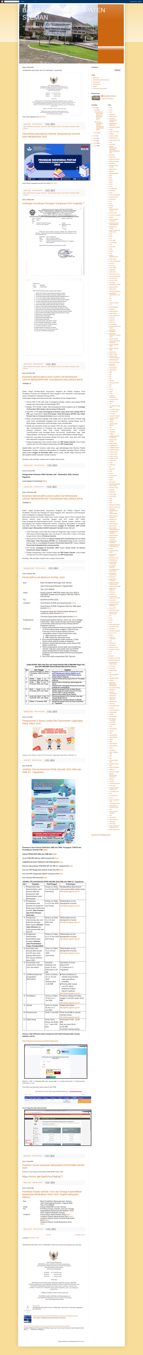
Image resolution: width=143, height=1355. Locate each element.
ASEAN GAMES (113, 136)
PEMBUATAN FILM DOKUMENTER (114, 545)
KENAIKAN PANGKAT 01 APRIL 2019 (115, 335)
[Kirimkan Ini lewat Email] (46, 124)
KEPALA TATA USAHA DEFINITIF (114, 357)
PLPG (111, 620)
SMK (110, 741)
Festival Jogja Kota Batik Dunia (114, 231)
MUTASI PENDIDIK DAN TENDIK (114, 484)
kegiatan (111, 320)
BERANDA (96, 78)
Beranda (48, 1235)
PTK (110, 651)
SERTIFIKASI (113, 701)
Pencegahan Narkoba (113, 555)
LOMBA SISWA (113, 458)
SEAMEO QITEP (114, 678)
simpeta (111, 708)
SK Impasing (113, 716)
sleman (111, 731)
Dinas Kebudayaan (114, 195)
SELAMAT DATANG (114, 688)
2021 (95, 136)
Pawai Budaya (113, 523)
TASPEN (111, 781)
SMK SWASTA (113, 746)
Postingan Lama (80, 1235)
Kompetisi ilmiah (114, 383)
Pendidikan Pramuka (112, 566)
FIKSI (110, 236)
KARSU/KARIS (113, 311)
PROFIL (95, 86)
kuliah (111, 391)
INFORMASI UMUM (114, 285)
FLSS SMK (112, 240)
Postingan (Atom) (34, 1238)
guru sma (112, 265)
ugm (110, 809)
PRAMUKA (112, 643)
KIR (110, 378)
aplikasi (111, 134)
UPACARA (112, 824)
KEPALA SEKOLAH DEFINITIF (114, 341)
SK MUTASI (112, 724)
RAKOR (111, 656)
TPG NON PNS (113, 795)
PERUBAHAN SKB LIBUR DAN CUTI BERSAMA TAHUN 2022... (99, 115)
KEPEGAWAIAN (114, 360)
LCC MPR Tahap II (114, 409)
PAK (110, 502)
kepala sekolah (113, 339)
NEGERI (111, 490)
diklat (110, 193)
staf (110, 758)
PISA (110, 618)
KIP (110, 376)
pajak (110, 500)
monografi (112, 482)
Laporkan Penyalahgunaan (101, 835)
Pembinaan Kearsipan (112, 538)
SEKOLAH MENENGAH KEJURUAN (113, 684)
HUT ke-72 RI (113, 278)
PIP (110, 616)
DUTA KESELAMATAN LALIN (113, 209)
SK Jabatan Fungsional (112, 719)
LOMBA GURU (113, 445)
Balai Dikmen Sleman (109, 96)
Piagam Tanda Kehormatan (113, 613)
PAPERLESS (113, 519)
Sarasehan (112, 668)
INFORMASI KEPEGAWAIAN (101, 80)
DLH (110, 201)
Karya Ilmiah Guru (114, 315)
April (96, 110)
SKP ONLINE (113, 729)
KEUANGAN (96, 82)
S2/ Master (112, 666)
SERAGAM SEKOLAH (112, 698)
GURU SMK (112, 267)
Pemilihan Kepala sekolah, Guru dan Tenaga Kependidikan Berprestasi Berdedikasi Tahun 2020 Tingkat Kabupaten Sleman (52, 1194)
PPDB (111, 635)
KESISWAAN (96, 84)
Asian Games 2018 (114, 140)
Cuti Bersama (113, 188)
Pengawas (112, 577)
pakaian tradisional (114, 507)
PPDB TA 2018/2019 (112, 638)
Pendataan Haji (113, 558)
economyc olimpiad (114, 215)
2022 (95, 108)
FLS (110, 238)
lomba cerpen (113, 443)
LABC (111, 393)
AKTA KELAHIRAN (114, 127)
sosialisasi (112, 750)
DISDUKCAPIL (113, 197)
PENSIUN (112, 594)
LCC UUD (112, 413)
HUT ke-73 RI (113, 280)
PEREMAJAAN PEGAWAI (113, 605)
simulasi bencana (114, 710)
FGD (110, 234)
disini (45, 481)
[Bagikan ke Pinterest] (54, 124)
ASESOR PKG (113, 138)
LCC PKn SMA (113, 411)
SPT (110, 756)
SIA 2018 (111, 703)
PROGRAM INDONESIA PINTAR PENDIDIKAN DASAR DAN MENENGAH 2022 (55, 1316)
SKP (110, 726)
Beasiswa (112, 163)
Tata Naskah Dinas (114, 783)
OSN (110, 498)
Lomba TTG (112, 460)
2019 (95, 141)
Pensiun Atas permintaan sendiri (114, 597)
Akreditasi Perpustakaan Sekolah (113, 120)
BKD (110, 175)
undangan (112, 821)
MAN (110, 471)
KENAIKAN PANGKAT (112, 330)
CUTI (110, 186)
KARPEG (112, 309)
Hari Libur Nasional (114, 276)
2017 (95, 145)
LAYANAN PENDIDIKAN (100, 88)
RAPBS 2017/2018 (114, 658)
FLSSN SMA (112, 242)
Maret (96, 133)
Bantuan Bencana (114, 159)
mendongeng (113, 475)
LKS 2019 (112, 429)
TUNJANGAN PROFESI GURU (114, 806)
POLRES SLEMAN (114, 631)
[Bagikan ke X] (50, 124)
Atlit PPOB (112, 144)
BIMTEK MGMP (113, 173)
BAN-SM (111, 155)
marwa (111, 473)
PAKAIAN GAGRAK (114, 505)
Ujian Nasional (113, 819)
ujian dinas (112, 817)
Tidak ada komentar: (37, 124)
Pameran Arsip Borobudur (113, 516)
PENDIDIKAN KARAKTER (113, 562)
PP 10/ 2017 (112, 633)
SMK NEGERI (113, 743)
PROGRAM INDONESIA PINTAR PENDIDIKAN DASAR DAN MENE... (99, 125)
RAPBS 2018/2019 (114, 660)
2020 (95, 138)
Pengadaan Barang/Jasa (113, 574)
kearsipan (112, 318)
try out (111, 798)
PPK (110, 641)
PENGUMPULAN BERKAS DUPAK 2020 (43, 577)
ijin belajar (112, 282)
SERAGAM (112, 695)
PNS (110, 622)
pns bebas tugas (114, 626)
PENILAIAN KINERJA (112, 589)
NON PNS (112, 492)
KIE (110, 374)
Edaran (111, 217)
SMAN (111, 739)
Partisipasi (112, 521)
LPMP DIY (112, 465)
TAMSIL (111, 779)
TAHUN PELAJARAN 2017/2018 (113, 775)
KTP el (111, 389)
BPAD (111, 180)
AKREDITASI (113, 116)
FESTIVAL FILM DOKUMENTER (113, 223)
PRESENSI (112, 645)
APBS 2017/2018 (114, 131)
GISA (110, 249)
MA (110, 467)
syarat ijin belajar (114, 772)
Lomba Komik (113, 452)
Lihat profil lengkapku (107, 99)
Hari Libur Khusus (114, 274)
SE (110, 672)
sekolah (111, 680)
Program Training (114, 649)
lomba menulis (113, 456)
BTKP (111, 182)
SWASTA (111, 769)
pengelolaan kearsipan (113, 579)
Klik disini (43, 117)
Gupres (111, 251)
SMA (110, 733)
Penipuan (112, 592)
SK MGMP (112, 722)
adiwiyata (112, 114)
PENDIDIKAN (113, 560)
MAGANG (112, 469)
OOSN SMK (112, 496)
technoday (112, 785)
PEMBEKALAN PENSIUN (113, 532)
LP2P (110, 462)
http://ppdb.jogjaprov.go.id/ (69, 891)
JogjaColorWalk (113, 303)
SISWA (111, 714)
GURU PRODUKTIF (115, 261)
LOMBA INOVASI (114, 447)
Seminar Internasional (113, 692)
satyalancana (113, 670)
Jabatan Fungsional (115, 291)
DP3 (110, 203)
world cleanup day (114, 829)
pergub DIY (112, 608)
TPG (110, 793)
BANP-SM (112, 157)
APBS (111, 129)
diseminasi (112, 199)
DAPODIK (112, 190)
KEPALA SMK (113, 354)
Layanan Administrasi (112, 396)
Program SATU (113, 647)
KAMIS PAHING (113, 307)
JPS (110, 305)
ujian (110, 815)
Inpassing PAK (113, 287)
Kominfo (111, 380)
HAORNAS (112, 270)
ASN (110, 142)
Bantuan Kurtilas (114, 161)
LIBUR (111, 421)
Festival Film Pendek (112, 227)
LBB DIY (111, 401)
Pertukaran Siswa (114, 610)
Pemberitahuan (113, 535)
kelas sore (112, 322)
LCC (110, 403)
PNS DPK (112, 629)
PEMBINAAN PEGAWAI (113, 541)
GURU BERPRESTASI (113, 256)
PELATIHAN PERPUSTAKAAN (114, 528)
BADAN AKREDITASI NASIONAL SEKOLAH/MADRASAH (114, 150)
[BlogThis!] (48, 124)
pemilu (111, 548)
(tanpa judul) (36, 1306)
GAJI (110, 244)
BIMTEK (111, 171)
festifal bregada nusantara (113, 220)
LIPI (110, 427)
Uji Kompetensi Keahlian (113, 812)
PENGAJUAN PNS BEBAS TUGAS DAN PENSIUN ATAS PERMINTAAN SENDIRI (47, 1326)
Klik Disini (54, 183)
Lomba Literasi (113, 454)
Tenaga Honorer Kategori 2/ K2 (114, 788)
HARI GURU (112, 272)
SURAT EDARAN (114, 767)
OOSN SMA (112, 494)
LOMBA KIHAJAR (114, 450)
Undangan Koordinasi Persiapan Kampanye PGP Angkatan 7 (53, 203)
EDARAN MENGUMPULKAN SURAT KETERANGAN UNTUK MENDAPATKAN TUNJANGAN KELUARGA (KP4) (52, 378)
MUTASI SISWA (113, 487)
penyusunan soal (114, 602)
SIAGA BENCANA (114, 706)
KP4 (110, 385)
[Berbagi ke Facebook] (52, 124)
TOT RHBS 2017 (114, 791)
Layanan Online (113, 399)
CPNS (111, 184)
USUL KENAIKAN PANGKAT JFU (114, 826)
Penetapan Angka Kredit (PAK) (114, 570)
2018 (95, 143)
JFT (110, 298)
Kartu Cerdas (113, 313)
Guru (110, 253)
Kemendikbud (113, 324)
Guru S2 (111, 263)
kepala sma (112, 352)
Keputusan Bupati (114, 362)
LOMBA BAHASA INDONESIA (114, 436)
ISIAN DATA (112, 289)
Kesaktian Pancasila (112, 364)
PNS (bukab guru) (114, 624)
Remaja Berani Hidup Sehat (113, 663)
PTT (110, 654)
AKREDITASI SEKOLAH (113, 124)
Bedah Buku (112, 169)
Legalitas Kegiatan (114, 416)
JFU (110, 300)
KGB (110, 372)
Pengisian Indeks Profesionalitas (114, 583)
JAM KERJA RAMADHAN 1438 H (114, 295)
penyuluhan (112, 600)
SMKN (111, 748)
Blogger (82, 1341)
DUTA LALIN (112, 213)
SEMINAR (112, 690)
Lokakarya (112, 432)
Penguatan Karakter (115, 586)
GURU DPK (112, 259)
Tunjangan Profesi (114, 803)
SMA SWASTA (113, 737)
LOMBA (111, 434)
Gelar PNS (112, 247)
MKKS (111, 480)
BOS (110, 178)
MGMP (111, 477)
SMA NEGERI (113, 735)
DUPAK (111, 205)
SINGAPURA (113, 712)
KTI (110, 387)
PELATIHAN (112, 526)
